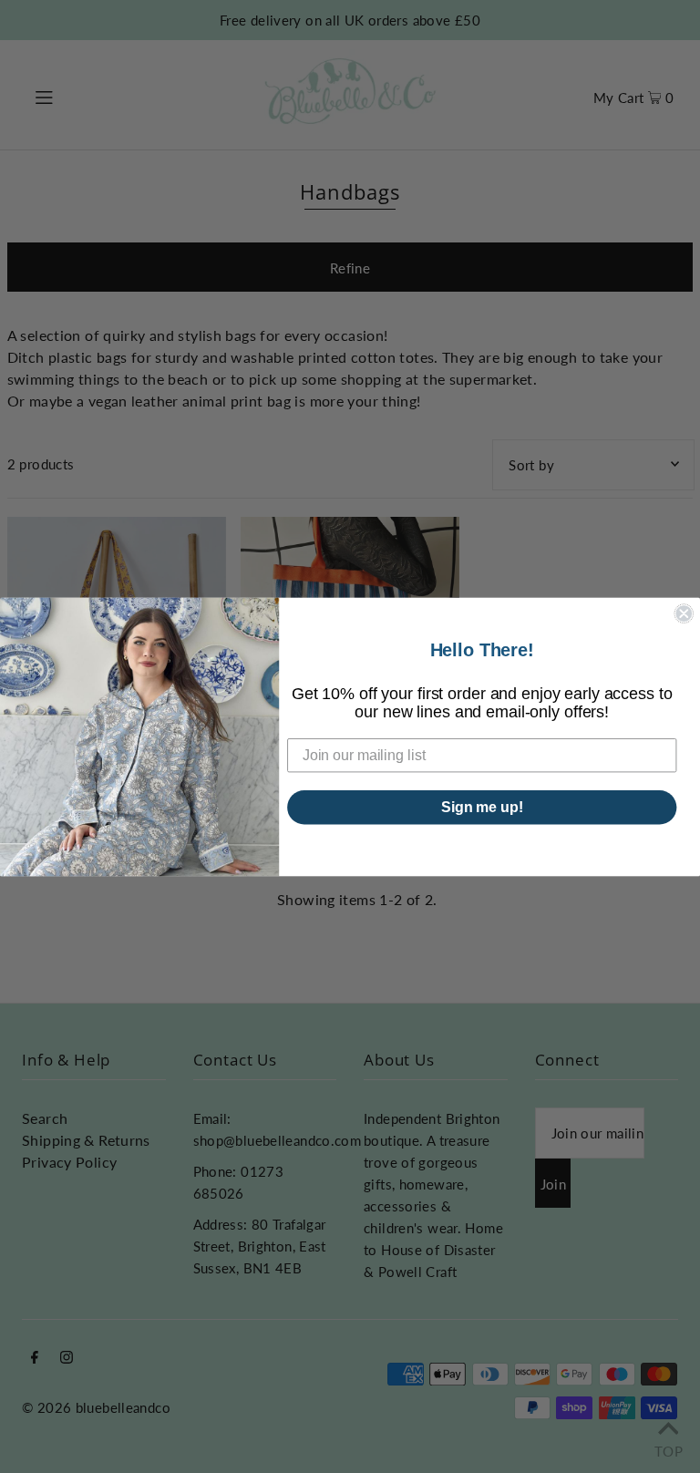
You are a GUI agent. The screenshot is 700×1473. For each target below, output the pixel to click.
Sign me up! (482, 806)
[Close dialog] (683, 613)
